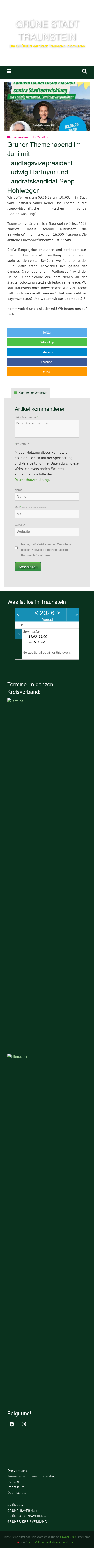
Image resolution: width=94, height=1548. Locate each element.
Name (19, 489)
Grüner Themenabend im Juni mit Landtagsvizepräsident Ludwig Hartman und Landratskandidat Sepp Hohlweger (44, 167)
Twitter (47, 332)
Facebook (47, 362)
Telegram (47, 352)
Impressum (16, 1487)
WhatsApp (47, 342)
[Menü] (9, 71)
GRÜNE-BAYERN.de (22, 1510)
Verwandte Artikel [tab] (68, 392)
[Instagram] (23, 1424)
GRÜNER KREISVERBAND (27, 1521)
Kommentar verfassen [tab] (32, 392)
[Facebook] (11, 1424)
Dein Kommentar (26, 417)
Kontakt (13, 1481)
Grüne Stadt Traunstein (47, 29)
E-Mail (47, 371)
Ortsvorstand (17, 1470)
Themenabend (20, 137)
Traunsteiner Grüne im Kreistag (31, 1476)
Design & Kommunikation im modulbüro (51, 1542)
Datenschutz (16, 1492)
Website (20, 525)
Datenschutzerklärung (32, 479)
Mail (31, 507)
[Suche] (84, 71)
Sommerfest (32, 631)
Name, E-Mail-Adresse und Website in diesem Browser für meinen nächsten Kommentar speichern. (46, 549)
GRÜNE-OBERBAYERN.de (26, 1516)
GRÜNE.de (15, 1505)
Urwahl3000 (68, 1537)
